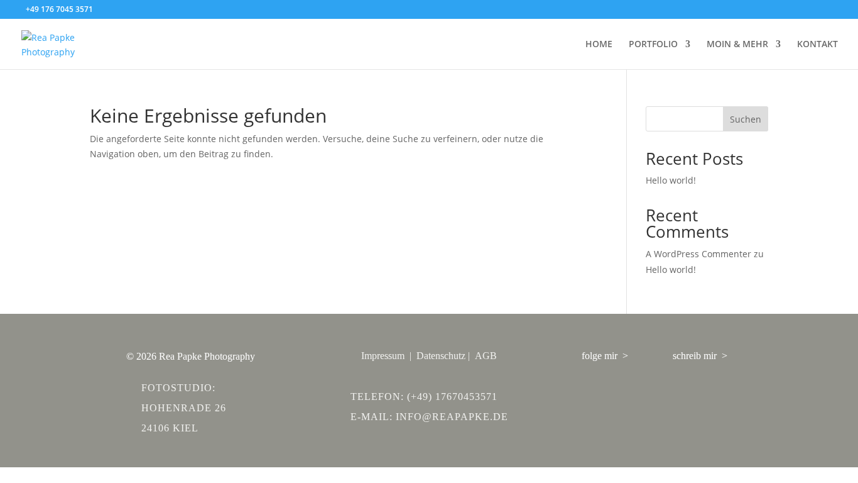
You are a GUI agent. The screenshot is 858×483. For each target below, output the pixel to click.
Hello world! (671, 180)
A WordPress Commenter (698, 254)
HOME (598, 45)
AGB (486, 355)
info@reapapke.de (452, 416)
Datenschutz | (445, 355)
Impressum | (388, 355)
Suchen (745, 119)
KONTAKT (817, 45)
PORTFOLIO (653, 45)
